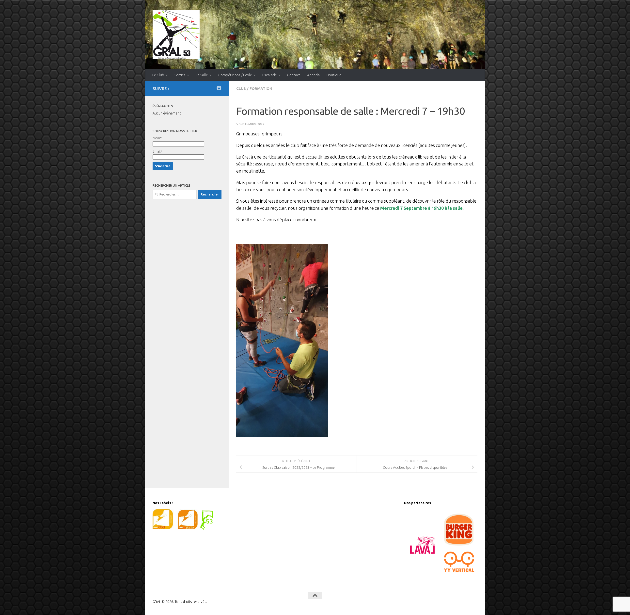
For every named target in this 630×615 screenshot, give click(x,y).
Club (241, 88)
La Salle (202, 75)
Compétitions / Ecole (235, 75)
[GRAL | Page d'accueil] (176, 34)
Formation (261, 88)
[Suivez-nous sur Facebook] (219, 88)
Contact (293, 75)
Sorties (180, 75)
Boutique (334, 75)
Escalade (269, 75)
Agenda (313, 75)
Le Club (158, 75)
